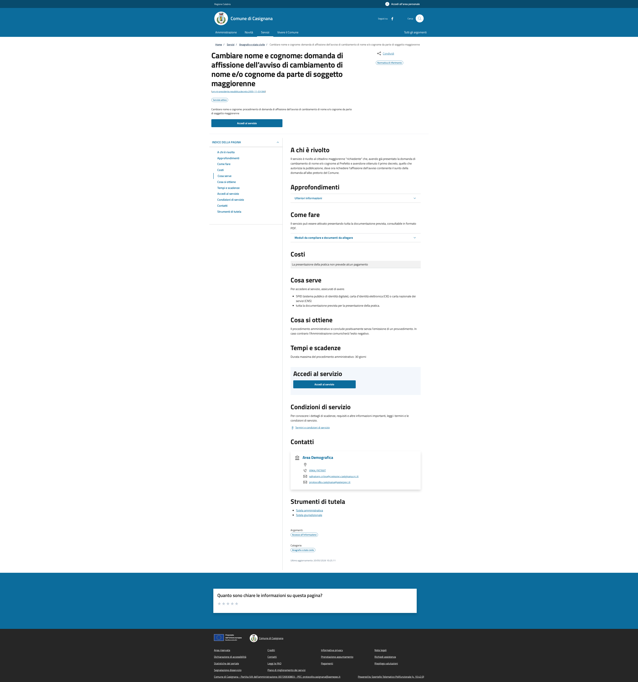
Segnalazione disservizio (227, 670)
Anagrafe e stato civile (252, 44)
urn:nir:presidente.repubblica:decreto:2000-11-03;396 (238, 91)
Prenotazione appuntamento (337, 657)
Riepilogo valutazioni (386, 663)
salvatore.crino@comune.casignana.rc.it (334, 476)
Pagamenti (327, 663)
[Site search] (420, 18)
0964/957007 (317, 470)
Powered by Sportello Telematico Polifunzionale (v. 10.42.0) (391, 677)
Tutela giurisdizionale (309, 515)
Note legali (380, 650)
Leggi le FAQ (274, 663)
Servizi (230, 44)
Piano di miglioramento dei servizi (286, 670)
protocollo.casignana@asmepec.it (329, 482)
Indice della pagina (226, 142)
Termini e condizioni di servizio (312, 427)
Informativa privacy (332, 650)
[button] (402, 4)
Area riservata (222, 650)
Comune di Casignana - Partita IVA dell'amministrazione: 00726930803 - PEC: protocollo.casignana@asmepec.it (277, 677)
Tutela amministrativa (309, 510)
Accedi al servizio (247, 123)
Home (218, 44)
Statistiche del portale (226, 663)
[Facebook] (391, 18)
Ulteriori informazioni (308, 198)
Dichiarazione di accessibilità (230, 657)
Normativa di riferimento (389, 62)
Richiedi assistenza (385, 657)
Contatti (272, 657)
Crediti (271, 650)
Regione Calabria (222, 4)
